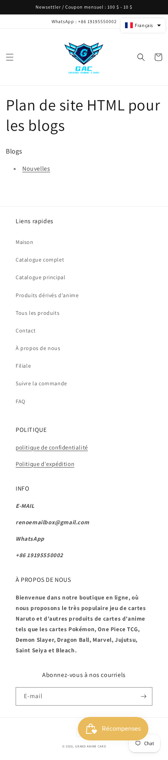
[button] (9, 57)
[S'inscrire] (143, 696)
